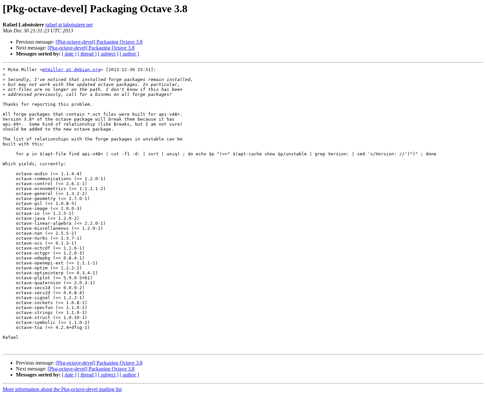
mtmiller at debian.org (71, 69)
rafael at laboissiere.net (69, 24)
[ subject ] (108, 54)
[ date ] (69, 54)
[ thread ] (87, 54)
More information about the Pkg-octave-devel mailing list (62, 389)
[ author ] (129, 54)
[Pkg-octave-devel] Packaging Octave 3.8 (99, 42)
